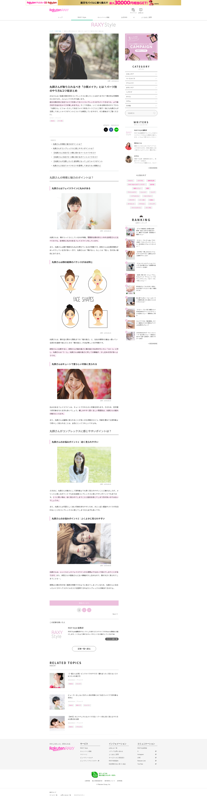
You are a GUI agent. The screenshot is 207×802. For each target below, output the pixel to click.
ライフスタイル (136, 208)
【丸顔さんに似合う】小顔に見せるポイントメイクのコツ (75, 157)
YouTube (140, 764)
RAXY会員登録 (142, 748)
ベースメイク (130, 78)
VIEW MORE (152, 168)
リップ (153, 192)
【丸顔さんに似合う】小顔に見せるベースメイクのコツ (74, 152)
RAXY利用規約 (113, 761)
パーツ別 (60, 121)
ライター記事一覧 (112, 639)
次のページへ (84, 603)
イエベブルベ (147, 196)
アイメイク (58, 118)
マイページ (83, 754)
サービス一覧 (53, 795)
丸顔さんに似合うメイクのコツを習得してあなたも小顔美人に (77, 165)
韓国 (147, 188)
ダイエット (131, 204)
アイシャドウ (132, 192)
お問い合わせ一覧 (66, 795)
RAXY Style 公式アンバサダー (136, 184)
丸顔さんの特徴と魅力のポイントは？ (67, 144)
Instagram (140, 754)
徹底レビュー (137, 188)
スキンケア (130, 74)
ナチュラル (79, 727)
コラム (128, 101)
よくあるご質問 (146, 17)
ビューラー (87, 705)
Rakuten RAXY (59, 10)
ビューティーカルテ (86, 757)
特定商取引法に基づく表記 (117, 764)
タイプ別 (148, 208)
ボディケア (130, 87)
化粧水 (151, 200)
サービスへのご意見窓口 (116, 757)
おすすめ (140, 180)
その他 (128, 105)
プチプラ (131, 200)
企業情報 (87, 781)
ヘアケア (129, 92)
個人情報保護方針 (97, 781)
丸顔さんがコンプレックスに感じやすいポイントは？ (73, 148)
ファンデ (152, 204)
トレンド (78, 684)
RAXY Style (82, 17)
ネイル (128, 96)
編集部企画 (151, 180)
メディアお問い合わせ (116, 751)
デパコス (141, 204)
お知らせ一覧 (113, 748)
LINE (139, 757)
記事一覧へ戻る (84, 648)
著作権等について (110, 781)
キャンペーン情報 (103, 17)
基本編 (152, 184)
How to (52, 121)
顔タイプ (78, 705)
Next (115, 614)
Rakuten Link (141, 761)
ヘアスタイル (135, 196)
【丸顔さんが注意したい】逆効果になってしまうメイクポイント (78, 161)
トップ (60, 17)
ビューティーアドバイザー (88, 761)
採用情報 (119, 781)
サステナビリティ (79, 795)
